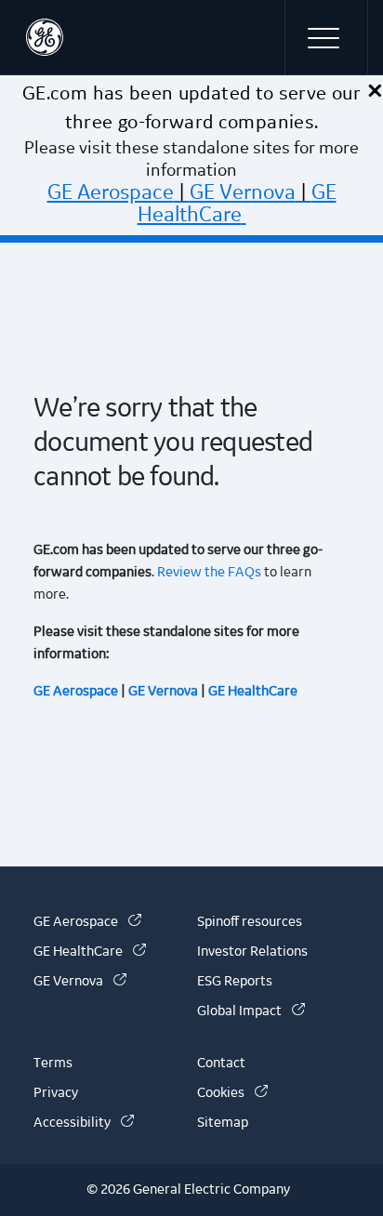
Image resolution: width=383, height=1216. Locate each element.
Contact (221, 1063)
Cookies (232, 1093)
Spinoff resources (249, 922)
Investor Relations (252, 952)
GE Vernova (243, 192)
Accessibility (83, 1123)
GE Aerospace (110, 192)
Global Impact (251, 1011)
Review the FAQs (207, 572)
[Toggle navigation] (326, 37)
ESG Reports (234, 981)
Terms (53, 1063)
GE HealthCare (237, 203)
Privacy (55, 1093)
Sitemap (222, 1123)
